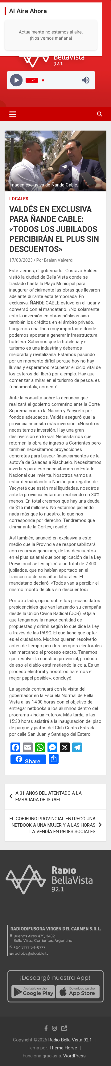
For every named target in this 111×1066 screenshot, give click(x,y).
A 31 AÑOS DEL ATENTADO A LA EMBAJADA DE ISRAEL (48, 796)
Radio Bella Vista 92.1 (70, 1040)
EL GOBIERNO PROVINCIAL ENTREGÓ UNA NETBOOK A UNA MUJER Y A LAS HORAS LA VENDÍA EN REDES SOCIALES (53, 825)
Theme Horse (63, 1048)
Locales (18, 198)
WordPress (74, 1056)
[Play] (16, 80)
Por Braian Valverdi (54, 260)
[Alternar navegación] (13, 114)
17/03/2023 (21, 260)
